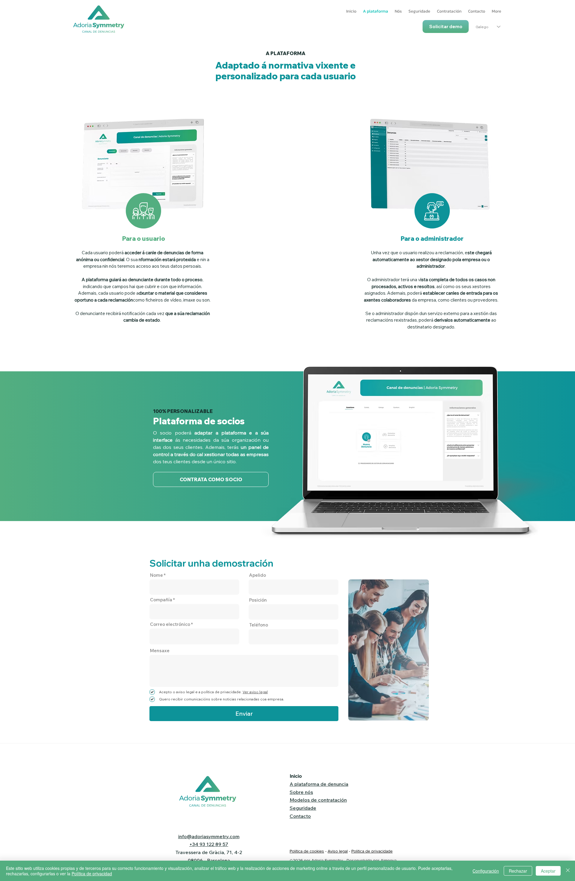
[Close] (567, 870)
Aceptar (548, 871)
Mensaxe (160, 650)
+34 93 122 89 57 (208, 844)
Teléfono (258, 625)
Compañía (161, 599)
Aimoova (389, 860)
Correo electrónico (170, 624)
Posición (258, 600)
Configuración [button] (486, 871)
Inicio (296, 776)
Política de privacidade (372, 851)
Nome (156, 575)
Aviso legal (338, 851)
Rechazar (518, 871)
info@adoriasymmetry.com (209, 836)
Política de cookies (307, 851)
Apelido (257, 575)
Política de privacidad (92, 874)
